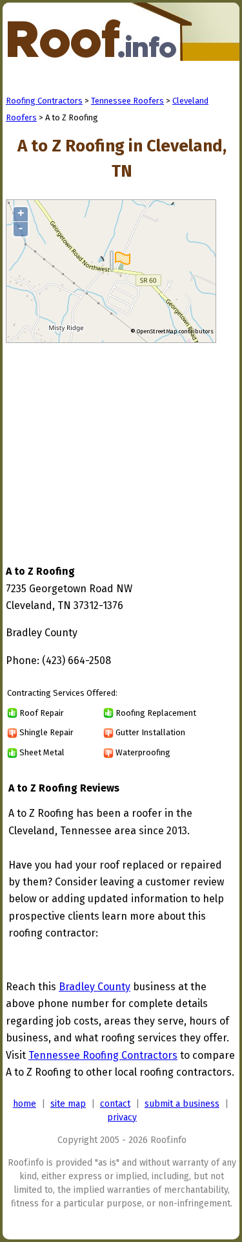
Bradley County (94, 987)
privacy (122, 1117)
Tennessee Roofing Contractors (102, 1055)
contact (115, 1103)
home (24, 1103)
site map (68, 1103)
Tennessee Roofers (127, 100)
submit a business (182, 1103)
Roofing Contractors (44, 100)
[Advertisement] (114, 441)
